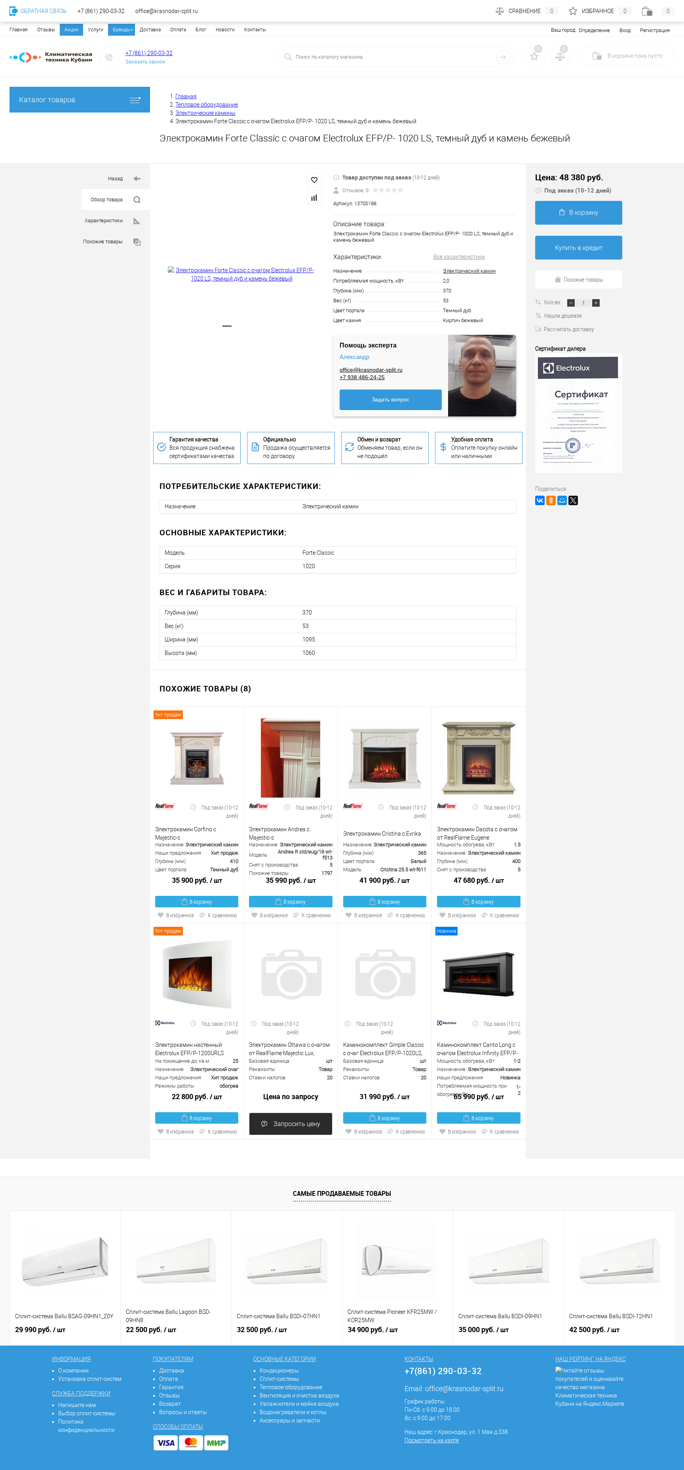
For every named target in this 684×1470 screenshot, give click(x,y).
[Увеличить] (242, 274)
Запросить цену (296, 1124)
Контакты (255, 29)
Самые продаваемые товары (342, 1193)
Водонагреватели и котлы (293, 1412)
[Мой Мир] (562, 500)
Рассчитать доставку (569, 329)
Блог (201, 29)
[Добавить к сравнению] (314, 198)
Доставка (150, 29)
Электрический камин (469, 271)
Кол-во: (553, 302)
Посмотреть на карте (432, 1440)
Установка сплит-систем (90, 1379)
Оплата (178, 29)
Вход (625, 30)
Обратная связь (43, 11)
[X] (573, 500)
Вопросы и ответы (183, 1412)
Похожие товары (103, 241)
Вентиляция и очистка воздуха (299, 1395)
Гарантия (171, 1387)
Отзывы (46, 29)
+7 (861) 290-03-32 (149, 53)
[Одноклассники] (551, 500)
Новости (225, 29)
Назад (116, 178)
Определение (594, 30)
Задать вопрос (390, 399)
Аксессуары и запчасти (290, 1420)
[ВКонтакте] (540, 500)
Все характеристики (459, 257)
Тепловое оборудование (291, 1387)
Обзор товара (107, 199)
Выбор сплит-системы (87, 1413)
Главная (19, 29)
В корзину (201, 901)
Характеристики (104, 220)
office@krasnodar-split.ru (371, 370)
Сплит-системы (279, 1379)
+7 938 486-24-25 (362, 377)
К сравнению (222, 915)
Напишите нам (77, 1405)
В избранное (180, 915)
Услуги (95, 29)
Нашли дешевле (563, 315)
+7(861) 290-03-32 (443, 1370)
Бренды (121, 29)
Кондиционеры (279, 1370)
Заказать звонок (145, 62)
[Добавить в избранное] (314, 180)
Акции (71, 29)
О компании (73, 1370)
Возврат (170, 1404)
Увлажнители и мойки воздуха (299, 1404)
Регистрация (655, 30)
